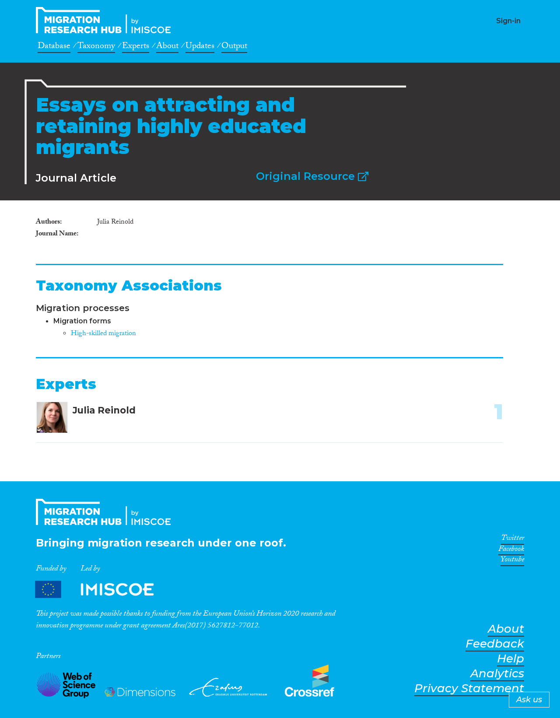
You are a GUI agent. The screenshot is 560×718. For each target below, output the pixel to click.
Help (510, 658)
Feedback (495, 644)
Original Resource (307, 176)
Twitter (512, 539)
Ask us (529, 699)
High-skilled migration (103, 334)
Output (234, 47)
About (167, 47)
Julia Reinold (104, 410)
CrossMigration (106, 20)
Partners (102, 589)
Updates (200, 47)
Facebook (511, 550)
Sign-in (508, 21)
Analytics (497, 673)
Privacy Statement (469, 688)
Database (54, 47)
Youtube (512, 561)
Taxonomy (96, 47)
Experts (135, 47)
